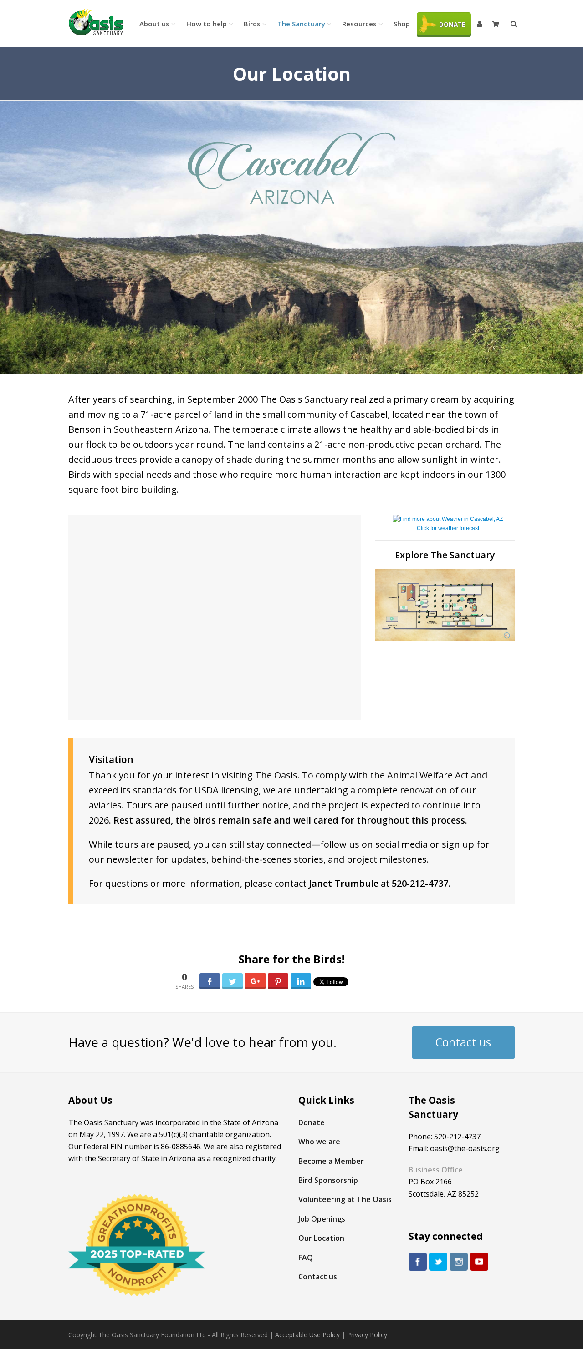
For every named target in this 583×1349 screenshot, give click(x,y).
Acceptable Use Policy (307, 1334)
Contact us (463, 1042)
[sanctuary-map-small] (445, 605)
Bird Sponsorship (328, 1180)
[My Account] (480, 23)
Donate (311, 1122)
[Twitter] (438, 1262)
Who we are (319, 1142)
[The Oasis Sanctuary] (95, 22)
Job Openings (321, 1219)
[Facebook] (418, 1262)
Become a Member (331, 1161)
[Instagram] (459, 1262)
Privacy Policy (367, 1334)
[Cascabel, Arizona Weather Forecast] (448, 519)
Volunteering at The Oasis (345, 1199)
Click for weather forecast (448, 528)
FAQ (305, 1258)
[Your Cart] (496, 23)
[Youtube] (479, 1262)
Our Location (321, 1238)
